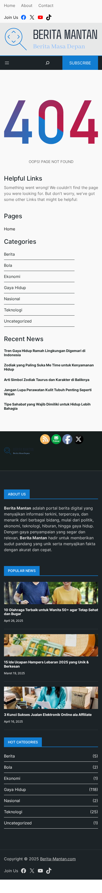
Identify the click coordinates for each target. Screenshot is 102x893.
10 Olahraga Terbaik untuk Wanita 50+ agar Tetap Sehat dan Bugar (51, 612)
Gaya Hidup (15, 287)
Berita (9, 254)
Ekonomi (12, 276)
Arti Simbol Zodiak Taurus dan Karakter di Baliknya (46, 380)
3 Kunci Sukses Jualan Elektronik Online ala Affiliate (48, 714)
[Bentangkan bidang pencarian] (47, 62)
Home (9, 5)
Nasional (12, 298)
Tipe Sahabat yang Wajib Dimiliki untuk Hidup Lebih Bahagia (47, 406)
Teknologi (13, 309)
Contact (45, 5)
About (26, 5)
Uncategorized (18, 321)
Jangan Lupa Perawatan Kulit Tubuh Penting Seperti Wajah (48, 392)
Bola (8, 265)
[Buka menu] (7, 63)
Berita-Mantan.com (58, 858)
